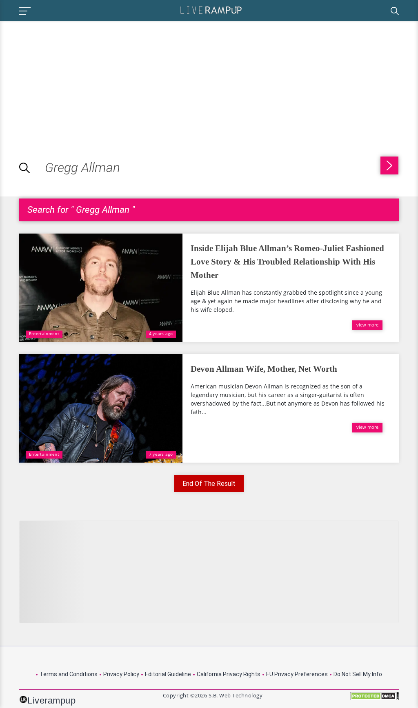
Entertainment (44, 333)
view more (367, 325)
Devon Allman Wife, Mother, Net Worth (264, 369)
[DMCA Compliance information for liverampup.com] (374, 699)
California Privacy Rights (228, 674)
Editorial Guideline (168, 674)
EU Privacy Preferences (297, 674)
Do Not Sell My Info (358, 674)
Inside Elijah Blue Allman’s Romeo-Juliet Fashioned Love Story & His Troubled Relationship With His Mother (287, 261)
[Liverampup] (211, 9)
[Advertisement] (68, 78)
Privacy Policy (121, 674)
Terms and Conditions (69, 674)
